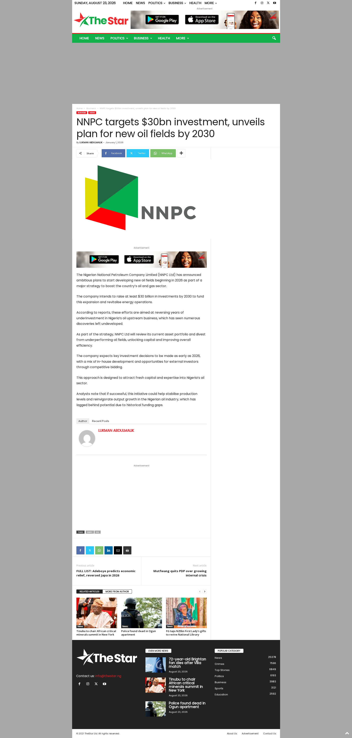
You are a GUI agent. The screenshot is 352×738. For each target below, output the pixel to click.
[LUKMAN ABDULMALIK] (87, 438)
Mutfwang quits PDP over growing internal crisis (180, 573)
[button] (274, 38)
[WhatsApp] (99, 550)
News (140, 3)
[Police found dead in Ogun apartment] (141, 613)
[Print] (127, 550)
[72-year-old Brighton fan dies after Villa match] (155, 665)
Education (221, 694)
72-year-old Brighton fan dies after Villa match (187, 663)
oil (97, 532)
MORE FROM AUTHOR (117, 591)
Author (82, 421)
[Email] (118, 550)
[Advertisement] (176, 73)
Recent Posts (100, 421)
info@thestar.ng (108, 676)
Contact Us (269, 733)
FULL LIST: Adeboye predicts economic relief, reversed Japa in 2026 (105, 573)
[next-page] (205, 591)
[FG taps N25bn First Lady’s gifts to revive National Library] (186, 613)
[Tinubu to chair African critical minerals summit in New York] (96, 613)
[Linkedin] (108, 550)
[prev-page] (200, 591)
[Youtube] (274, 3)
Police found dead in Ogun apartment (138, 632)
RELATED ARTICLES (89, 591)
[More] (181, 153)
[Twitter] (268, 3)
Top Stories (222, 670)
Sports (219, 688)
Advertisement (250, 733)
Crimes (219, 664)
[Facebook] (255, 3)
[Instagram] (262, 3)
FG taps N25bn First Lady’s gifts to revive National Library (186, 632)
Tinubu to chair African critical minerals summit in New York (96, 632)
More (209, 3)
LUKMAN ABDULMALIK (90, 142)
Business (175, 3)
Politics (155, 3)
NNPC (89, 532)
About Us (232, 733)
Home (128, 3)
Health (195, 3)
